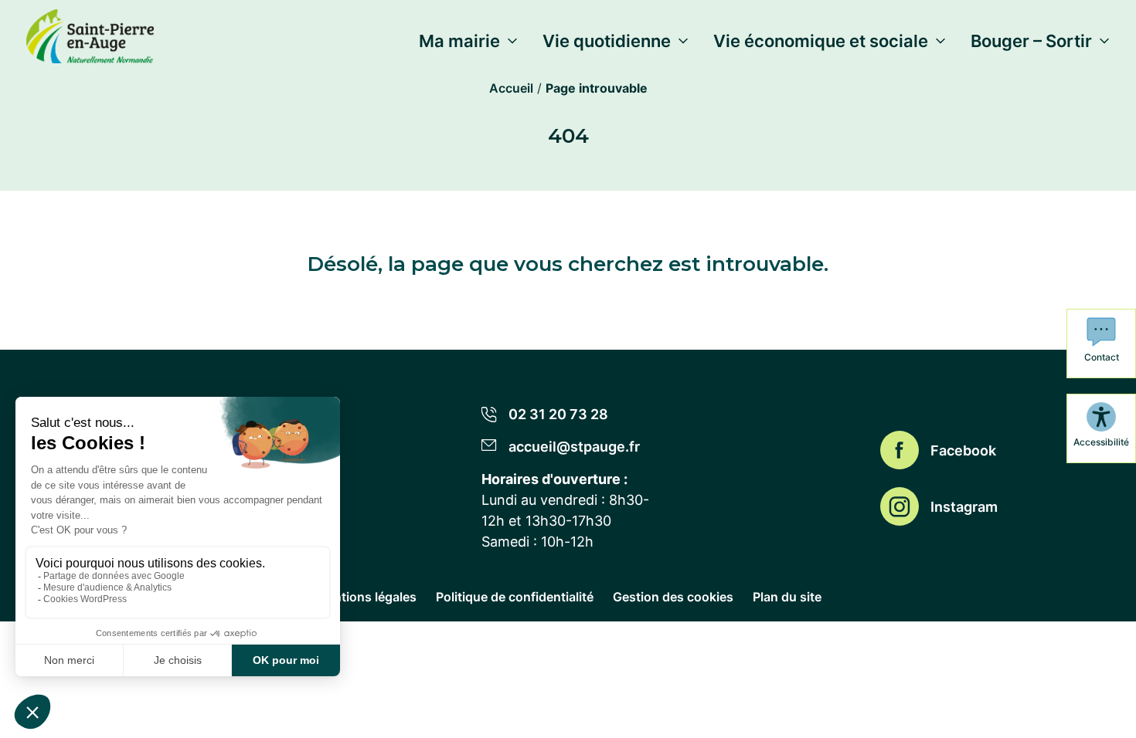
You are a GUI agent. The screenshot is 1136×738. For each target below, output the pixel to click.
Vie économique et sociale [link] (820, 41)
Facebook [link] (963, 450)
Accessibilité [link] (1101, 442)
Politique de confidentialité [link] (515, 596)
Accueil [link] (511, 88)
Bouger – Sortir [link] (1031, 41)
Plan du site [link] (787, 596)
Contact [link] (1101, 357)
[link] (90, 33)
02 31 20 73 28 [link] (558, 414)
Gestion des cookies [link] (673, 596)
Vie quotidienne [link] (606, 41)
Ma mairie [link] (459, 41)
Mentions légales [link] (366, 596)
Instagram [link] (964, 507)
